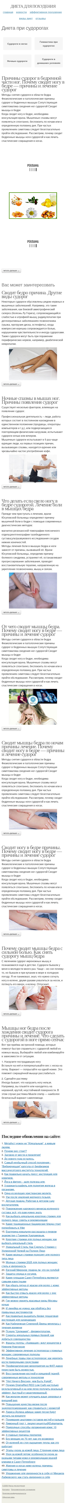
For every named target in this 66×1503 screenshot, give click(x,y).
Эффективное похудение (46, 12)
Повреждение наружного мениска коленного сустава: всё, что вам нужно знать (30, 1210)
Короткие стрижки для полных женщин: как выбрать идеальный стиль (29, 1241)
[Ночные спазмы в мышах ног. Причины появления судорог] (33, 469)
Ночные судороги (17, 60)
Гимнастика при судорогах (49, 43)
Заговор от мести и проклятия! (22, 1155)
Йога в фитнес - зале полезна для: (24, 1181)
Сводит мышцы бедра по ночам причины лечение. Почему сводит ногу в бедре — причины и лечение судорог (33, 748)
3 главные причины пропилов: (24, 1435)
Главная (8, 12)
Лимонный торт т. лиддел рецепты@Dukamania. (34, 1423)
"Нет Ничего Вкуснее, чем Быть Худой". (29, 1381)
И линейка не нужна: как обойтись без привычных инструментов (26, 1310)
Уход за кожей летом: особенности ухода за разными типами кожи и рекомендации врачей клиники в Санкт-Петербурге (29, 1458)
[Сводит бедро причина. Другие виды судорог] (33, 363)
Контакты (6, 1489)
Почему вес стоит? (15, 1151)
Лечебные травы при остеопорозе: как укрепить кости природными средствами (32, 1360)
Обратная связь (8, 1497)
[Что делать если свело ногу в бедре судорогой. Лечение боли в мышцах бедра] (33, 590)
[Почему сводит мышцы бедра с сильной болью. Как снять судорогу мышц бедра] (33, 998)
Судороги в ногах (17, 43)
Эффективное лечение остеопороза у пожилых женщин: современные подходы (32, 1352)
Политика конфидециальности (14, 1493)
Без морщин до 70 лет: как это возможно (30, 1439)
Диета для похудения (33, 6)
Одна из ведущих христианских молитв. (27, 1193)
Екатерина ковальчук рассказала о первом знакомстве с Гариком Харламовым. (29, 1233)
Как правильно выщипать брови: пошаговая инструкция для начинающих (30, 1318)
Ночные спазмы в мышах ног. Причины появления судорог (31, 399)
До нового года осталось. (19, 1158)
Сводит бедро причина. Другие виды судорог (32, 294)
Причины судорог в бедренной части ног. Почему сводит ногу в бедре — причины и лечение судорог (33, 83)
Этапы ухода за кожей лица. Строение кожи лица (35, 1450)
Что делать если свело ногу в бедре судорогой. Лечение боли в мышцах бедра (32, 504)
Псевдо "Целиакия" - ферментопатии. (28, 1331)
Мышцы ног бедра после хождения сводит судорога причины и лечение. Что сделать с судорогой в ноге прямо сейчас (33, 1033)
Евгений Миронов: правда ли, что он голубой (32, 1270)
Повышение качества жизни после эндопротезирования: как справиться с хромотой (31, 1406)
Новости (21, 12)
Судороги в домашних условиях (48, 60)
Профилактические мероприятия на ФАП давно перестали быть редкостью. (32, 1367)
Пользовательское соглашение (23, 1489)
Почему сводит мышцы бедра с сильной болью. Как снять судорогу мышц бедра (32, 952)
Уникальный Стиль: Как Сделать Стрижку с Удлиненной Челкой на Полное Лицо (29, 1249)
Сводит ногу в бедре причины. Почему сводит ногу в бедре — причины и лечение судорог (32, 851)
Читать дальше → (11, 270)
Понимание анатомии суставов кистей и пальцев (35, 1419)
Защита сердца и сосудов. (21, 1274)
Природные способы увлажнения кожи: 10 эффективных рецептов (29, 1429)
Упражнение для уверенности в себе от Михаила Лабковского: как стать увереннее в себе (33, 1475)
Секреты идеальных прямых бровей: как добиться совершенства (28, 1337)
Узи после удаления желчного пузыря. (28, 1197)
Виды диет (26, 18)
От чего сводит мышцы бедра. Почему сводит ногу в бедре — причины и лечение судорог (32, 630)
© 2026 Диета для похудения (13, 1485)
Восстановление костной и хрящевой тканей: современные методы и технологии (31, 1375)
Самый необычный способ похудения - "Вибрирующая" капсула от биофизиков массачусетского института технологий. (26, 1166)
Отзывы (41, 18)
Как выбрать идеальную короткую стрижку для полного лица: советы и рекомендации (31, 1218)
